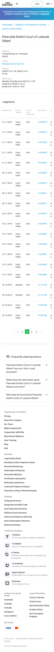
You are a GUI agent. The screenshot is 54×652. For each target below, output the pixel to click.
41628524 (42, 163)
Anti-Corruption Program (36, 615)
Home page (7, 25)
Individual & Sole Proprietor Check (19, 462)
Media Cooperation (12, 428)
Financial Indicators (13, 474)
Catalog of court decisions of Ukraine (31, 25)
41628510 (42, 183)
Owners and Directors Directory (18, 517)
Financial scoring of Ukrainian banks (20, 490)
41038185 (42, 305)
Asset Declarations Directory (17, 521)
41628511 (42, 193)
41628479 (42, 213)
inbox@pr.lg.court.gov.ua (13, 64)
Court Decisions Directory (15, 509)
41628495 (42, 224)
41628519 (42, 132)
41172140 (42, 295)
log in (37, 4)
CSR (6, 448)
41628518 (42, 122)
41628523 (42, 152)
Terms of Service (36, 597)
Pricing (7, 416)
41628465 (42, 264)
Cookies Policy (36, 609)
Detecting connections (14, 482)
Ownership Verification (14, 470)
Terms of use (35, 601)
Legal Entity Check (12, 458)
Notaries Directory (12, 525)
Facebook (8, 600)
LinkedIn (8, 604)
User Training (10, 440)
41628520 (42, 142)
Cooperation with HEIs (14, 432)
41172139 (42, 285)
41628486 (42, 274)
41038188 (42, 315)
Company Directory (12, 501)
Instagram (8, 612)
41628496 (42, 234)
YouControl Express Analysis (17, 486)
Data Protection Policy (39, 605)
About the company (12, 420)
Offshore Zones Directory (15, 513)
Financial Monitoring (13, 466)
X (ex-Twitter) (10, 616)
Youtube (8, 608)
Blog (6, 444)
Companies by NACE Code (15, 505)
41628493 (42, 173)
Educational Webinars (14, 436)
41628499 (42, 244)
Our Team (8, 424)
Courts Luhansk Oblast (12, 29)
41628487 (42, 254)
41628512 (42, 203)
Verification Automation (15, 478)
